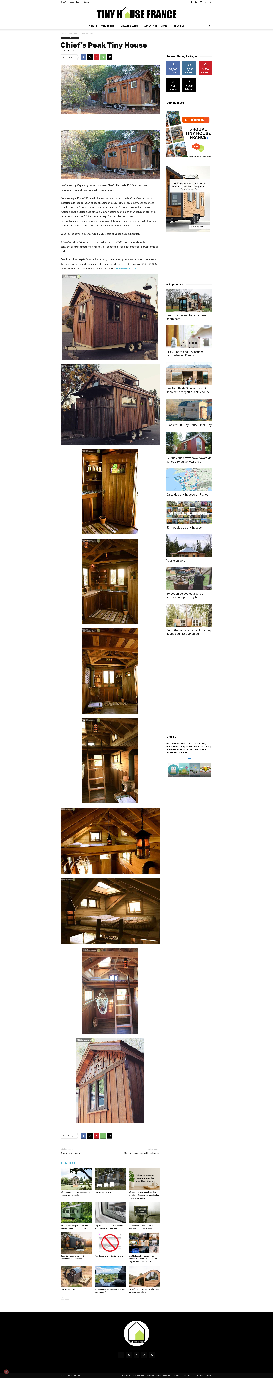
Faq (77, 2)
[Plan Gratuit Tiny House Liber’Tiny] (189, 410)
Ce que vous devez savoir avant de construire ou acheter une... (188, 459)
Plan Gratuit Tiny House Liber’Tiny (189, 425)
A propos (126, 1375)
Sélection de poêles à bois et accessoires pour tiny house (185, 595)
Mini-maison (74, 38)
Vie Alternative (129, 26)
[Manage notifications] (6, 1371)
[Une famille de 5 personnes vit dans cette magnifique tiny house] (189, 373)
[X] (210, 2)
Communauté (175, 102)
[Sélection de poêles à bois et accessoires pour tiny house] (189, 578)
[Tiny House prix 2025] (110, 1179)
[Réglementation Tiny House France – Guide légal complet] (76, 1179)
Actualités (150, 26)
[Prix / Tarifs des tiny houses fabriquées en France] (189, 336)
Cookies (176, 1375)
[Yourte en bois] (189, 545)
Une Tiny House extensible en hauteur (142, 1153)
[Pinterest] (201, 2)
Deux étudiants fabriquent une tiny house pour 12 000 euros (188, 632)
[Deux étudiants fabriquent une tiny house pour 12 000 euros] (189, 615)
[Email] (109, 57)
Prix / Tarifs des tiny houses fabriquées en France (185, 353)
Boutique (179, 26)
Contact (209, 1375)
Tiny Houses (107, 26)
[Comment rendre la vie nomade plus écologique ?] (110, 1276)
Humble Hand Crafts (127, 268)
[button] (209, 26)
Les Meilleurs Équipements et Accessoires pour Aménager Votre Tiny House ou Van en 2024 (144, 1259)
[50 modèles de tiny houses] (189, 512)
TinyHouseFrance (71, 51)
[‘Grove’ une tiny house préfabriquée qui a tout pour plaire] (144, 1276)
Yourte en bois (175, 560)
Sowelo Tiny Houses (70, 1153)
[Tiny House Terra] (76, 1276)
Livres (164, 26)
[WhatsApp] (103, 57)
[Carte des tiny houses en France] (189, 479)
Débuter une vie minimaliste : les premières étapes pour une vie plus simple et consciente (144, 1195)
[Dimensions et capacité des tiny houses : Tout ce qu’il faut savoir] (76, 1212)
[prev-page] (62, 1298)
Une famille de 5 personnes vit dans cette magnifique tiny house (188, 390)
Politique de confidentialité (192, 1375)
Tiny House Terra (68, 1289)
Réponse (87, 2)
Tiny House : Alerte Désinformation (109, 1256)
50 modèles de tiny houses (184, 527)
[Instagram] (196, 2)
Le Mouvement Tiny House (143, 1375)
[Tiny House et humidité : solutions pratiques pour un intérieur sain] (110, 1212)
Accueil (93, 26)
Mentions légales (163, 1375)
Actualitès (73, 34)
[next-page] (67, 1298)
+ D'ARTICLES (69, 1163)
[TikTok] (205, 2)
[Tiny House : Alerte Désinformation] (110, 1243)
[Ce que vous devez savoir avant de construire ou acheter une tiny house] (189, 443)
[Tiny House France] (136, 13)
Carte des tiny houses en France (187, 494)
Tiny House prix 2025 (103, 1192)
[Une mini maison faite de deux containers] (189, 300)
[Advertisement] (110, 122)
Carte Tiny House (67, 2)
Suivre (173, 62)
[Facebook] (191, 2)
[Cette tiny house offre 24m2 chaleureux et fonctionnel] (76, 1243)
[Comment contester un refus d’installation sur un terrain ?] (144, 1212)
